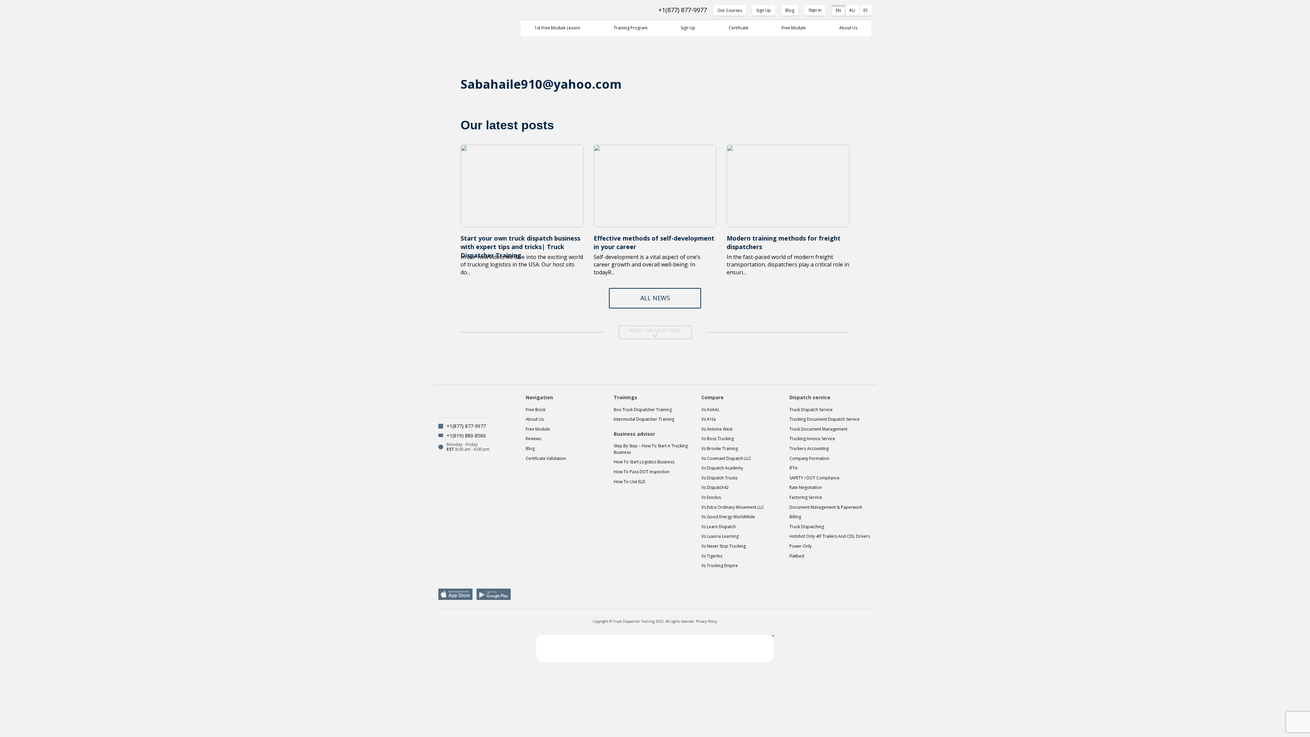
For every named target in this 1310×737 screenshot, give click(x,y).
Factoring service (805, 497)
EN (838, 10)
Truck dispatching (806, 527)
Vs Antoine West (716, 429)
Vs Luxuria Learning (720, 536)
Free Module (794, 28)
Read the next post (655, 330)
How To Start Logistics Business (644, 462)
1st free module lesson (557, 28)
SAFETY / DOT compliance (814, 478)
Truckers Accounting (809, 448)
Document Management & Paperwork (825, 507)
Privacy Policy (706, 621)
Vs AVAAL (710, 410)
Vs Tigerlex (711, 556)
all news (655, 298)
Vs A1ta (708, 419)
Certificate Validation (546, 458)
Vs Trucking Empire (719, 565)
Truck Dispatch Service (811, 410)
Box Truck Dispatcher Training (643, 410)
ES (865, 10)
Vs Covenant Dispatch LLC (726, 458)
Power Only (800, 546)
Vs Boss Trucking (717, 439)
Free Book (535, 410)
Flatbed (796, 556)
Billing (795, 517)
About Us (848, 28)
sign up (688, 28)
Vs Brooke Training (719, 448)
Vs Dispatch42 (715, 487)
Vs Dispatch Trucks (719, 478)
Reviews (533, 439)
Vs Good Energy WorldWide (728, 517)
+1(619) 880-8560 (466, 435)
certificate (738, 28)
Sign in (815, 10)
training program (630, 28)
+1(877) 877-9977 (682, 10)
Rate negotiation (805, 487)
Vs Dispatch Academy (722, 468)
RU (852, 10)
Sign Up (763, 10)
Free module (538, 429)
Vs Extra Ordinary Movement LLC (732, 507)
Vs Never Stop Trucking (723, 546)
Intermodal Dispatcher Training (644, 419)
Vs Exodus (711, 497)
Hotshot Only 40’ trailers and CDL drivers (829, 536)
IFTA (793, 468)
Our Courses (729, 10)
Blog (789, 10)
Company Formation (809, 458)
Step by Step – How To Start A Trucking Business (651, 449)
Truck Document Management (818, 429)
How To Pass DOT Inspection (642, 472)
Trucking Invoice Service (812, 439)
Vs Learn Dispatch (718, 527)
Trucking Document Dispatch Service (824, 419)
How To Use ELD (629, 482)
